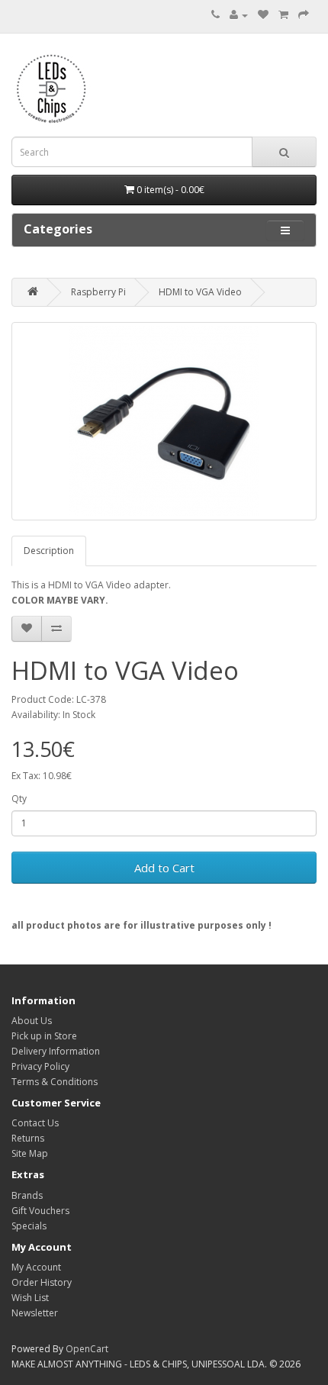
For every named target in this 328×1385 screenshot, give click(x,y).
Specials (29, 1225)
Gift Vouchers (40, 1210)
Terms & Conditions (54, 1081)
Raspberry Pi (98, 291)
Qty (19, 798)
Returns (27, 1138)
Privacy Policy (40, 1066)
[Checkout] (303, 14)
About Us (31, 1020)
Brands (27, 1195)
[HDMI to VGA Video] (164, 421)
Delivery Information (55, 1051)
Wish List (30, 1297)
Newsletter (34, 1312)
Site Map (29, 1153)
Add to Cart (164, 867)
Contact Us (35, 1122)
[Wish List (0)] (263, 14)
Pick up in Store (44, 1035)
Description (49, 550)
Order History (41, 1282)
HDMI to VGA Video (200, 291)
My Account (36, 1267)
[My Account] (239, 14)
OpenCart (87, 1348)
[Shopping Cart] (283, 14)
